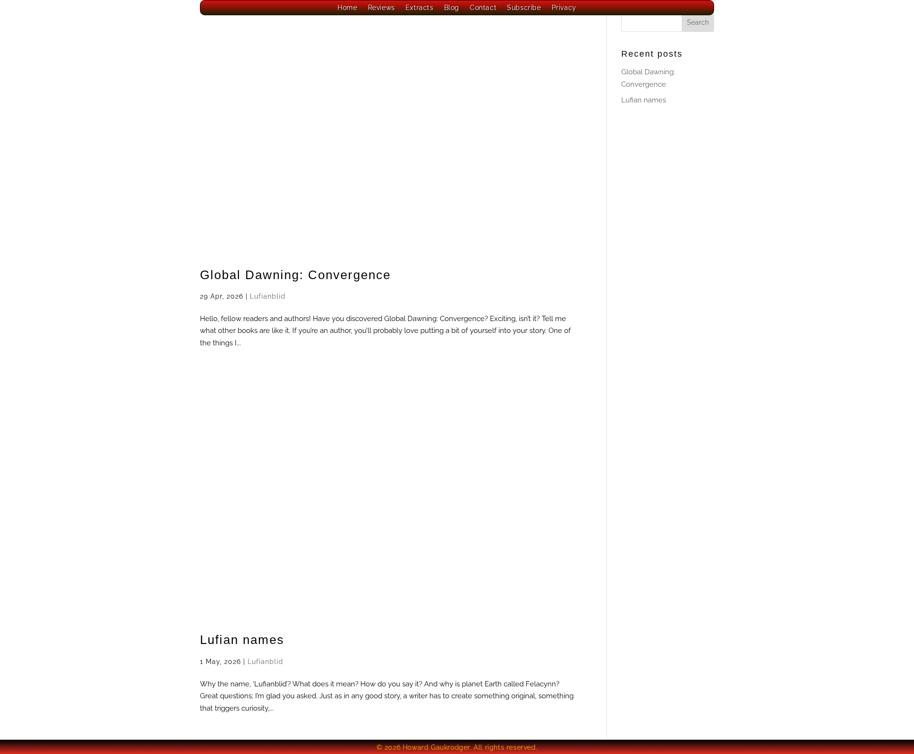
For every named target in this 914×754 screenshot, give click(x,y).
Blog (451, 7)
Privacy (564, 7)
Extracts (420, 7)
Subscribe (524, 7)
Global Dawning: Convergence (295, 275)
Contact (483, 7)
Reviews (381, 7)
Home (347, 7)
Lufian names (242, 640)
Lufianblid (268, 296)
